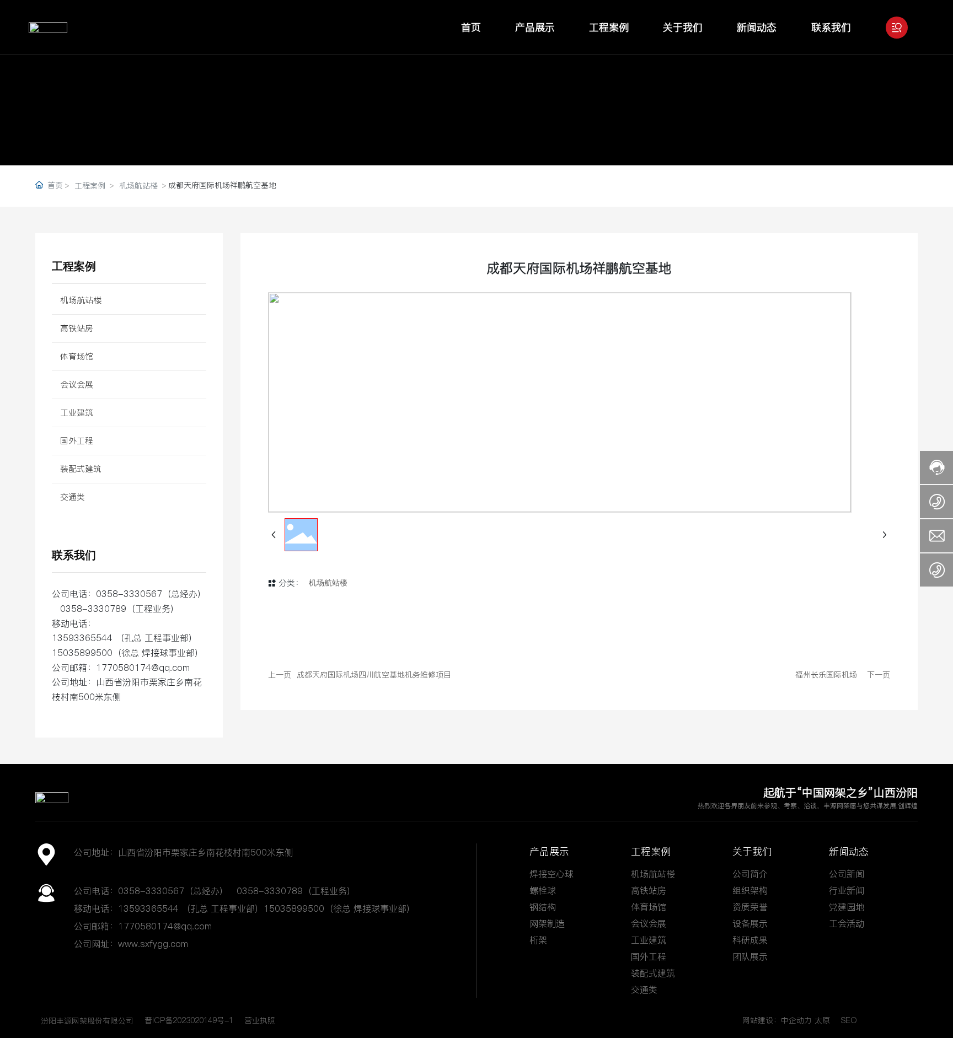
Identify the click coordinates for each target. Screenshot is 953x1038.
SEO (849, 1020)
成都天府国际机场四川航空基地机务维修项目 (374, 674)
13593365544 (82, 638)
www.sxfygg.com (153, 944)
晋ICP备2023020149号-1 (188, 1020)
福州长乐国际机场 (826, 674)
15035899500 (82, 653)
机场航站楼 (138, 185)
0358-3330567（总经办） (176, 891)
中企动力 (796, 1020)
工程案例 (89, 185)
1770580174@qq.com (143, 667)
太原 (822, 1020)
